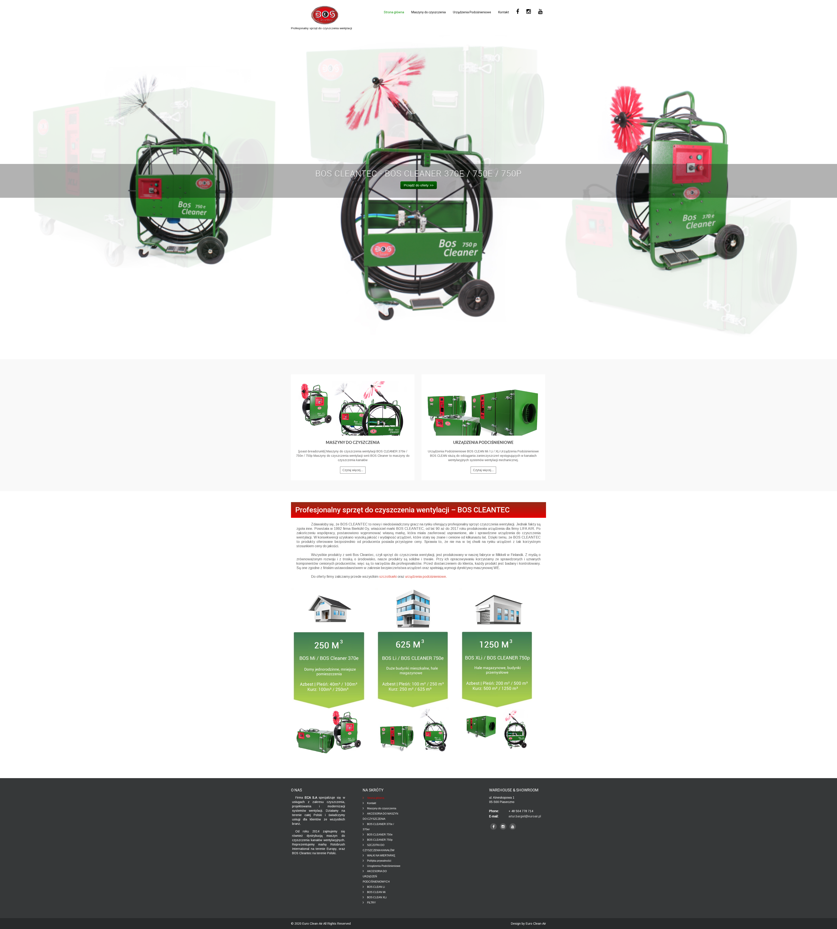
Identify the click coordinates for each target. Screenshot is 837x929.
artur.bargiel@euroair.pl (525, 816)
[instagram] (503, 826)
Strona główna (394, 12)
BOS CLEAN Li (376, 886)
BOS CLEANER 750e (380, 834)
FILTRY (371, 902)
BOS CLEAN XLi (377, 897)
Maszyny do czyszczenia (428, 12)
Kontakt (503, 12)
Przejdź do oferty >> (419, 185)
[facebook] (493, 826)
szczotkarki (388, 576)
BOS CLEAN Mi (376, 892)
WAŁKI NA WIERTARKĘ (381, 855)
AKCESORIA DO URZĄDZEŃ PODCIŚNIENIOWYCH (376, 876)
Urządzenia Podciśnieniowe (472, 12)
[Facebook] (517, 11)
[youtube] (512, 826)
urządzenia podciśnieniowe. (426, 576)
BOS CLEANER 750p (380, 839)
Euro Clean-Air (312, 923)
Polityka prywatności (379, 860)
